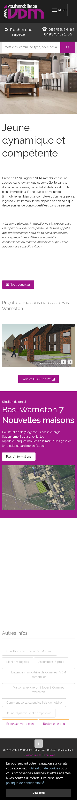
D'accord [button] (38, 792)
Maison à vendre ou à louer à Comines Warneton (38, 690)
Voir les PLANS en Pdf (37, 379)
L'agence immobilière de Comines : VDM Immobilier (38, 675)
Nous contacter (19, 284)
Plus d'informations (18, 456)
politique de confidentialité (25, 783)
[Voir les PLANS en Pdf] (38, 383)
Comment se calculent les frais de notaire (34, 702)
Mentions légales (17, 661)
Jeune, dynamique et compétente (28, 713)
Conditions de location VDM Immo (29, 651)
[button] (45, 783)
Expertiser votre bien (20, 723)
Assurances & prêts (51, 661)
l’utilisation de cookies (44, 768)
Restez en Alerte (54, 723)
